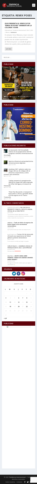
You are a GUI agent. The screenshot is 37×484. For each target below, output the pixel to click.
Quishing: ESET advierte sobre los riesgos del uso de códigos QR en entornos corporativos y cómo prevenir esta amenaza (17, 171)
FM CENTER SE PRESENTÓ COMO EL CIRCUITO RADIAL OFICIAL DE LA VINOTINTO (19, 209)
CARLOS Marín (12, 246)
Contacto (19, 482)
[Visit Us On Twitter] (14, 275)
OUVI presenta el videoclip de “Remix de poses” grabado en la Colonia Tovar (18, 25)
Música (7, 32)
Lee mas (8, 49)
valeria (9, 223)
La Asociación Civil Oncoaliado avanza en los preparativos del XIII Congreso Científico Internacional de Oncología (18, 152)
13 (18, 302)
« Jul (5, 318)
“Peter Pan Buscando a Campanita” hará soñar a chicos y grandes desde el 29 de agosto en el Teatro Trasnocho (18, 194)
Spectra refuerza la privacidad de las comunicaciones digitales (21, 162)
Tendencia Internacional (19, 30)
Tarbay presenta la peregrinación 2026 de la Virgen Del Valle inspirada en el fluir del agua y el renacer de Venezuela (18, 183)
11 (10, 302)
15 (27, 302)
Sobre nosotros (10, 482)
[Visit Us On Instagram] (23, 275)
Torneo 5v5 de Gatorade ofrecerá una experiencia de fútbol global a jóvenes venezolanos (20, 236)
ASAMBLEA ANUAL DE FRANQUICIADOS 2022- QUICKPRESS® (19, 247)
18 (10, 306)
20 (18, 306)
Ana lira (10, 256)
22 (27, 306)
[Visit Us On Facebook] (18, 275)
